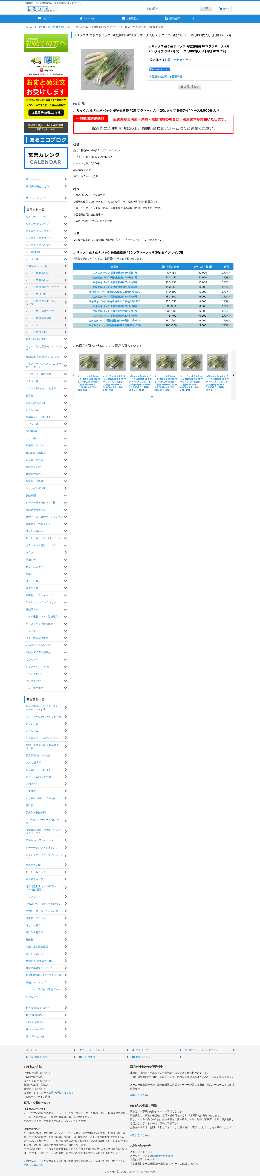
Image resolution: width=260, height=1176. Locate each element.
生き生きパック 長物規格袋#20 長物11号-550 (115, 325)
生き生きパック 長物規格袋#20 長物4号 (114, 286)
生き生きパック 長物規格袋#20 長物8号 (115, 315)
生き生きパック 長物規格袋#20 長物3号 (115, 282)
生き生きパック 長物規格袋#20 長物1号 (115, 272)
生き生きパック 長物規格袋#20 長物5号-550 (114, 301)
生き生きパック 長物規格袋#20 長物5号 (115, 296)
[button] (215, 19)
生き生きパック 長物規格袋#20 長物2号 (115, 277)
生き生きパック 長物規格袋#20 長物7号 (115, 310)
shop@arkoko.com (161, 1155)
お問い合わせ (173, 59)
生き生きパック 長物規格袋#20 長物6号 (115, 306)
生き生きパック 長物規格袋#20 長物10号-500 (115, 320)
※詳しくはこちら (64, 1092)
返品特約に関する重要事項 (167, 76)
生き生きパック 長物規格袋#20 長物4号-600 (114, 291)
